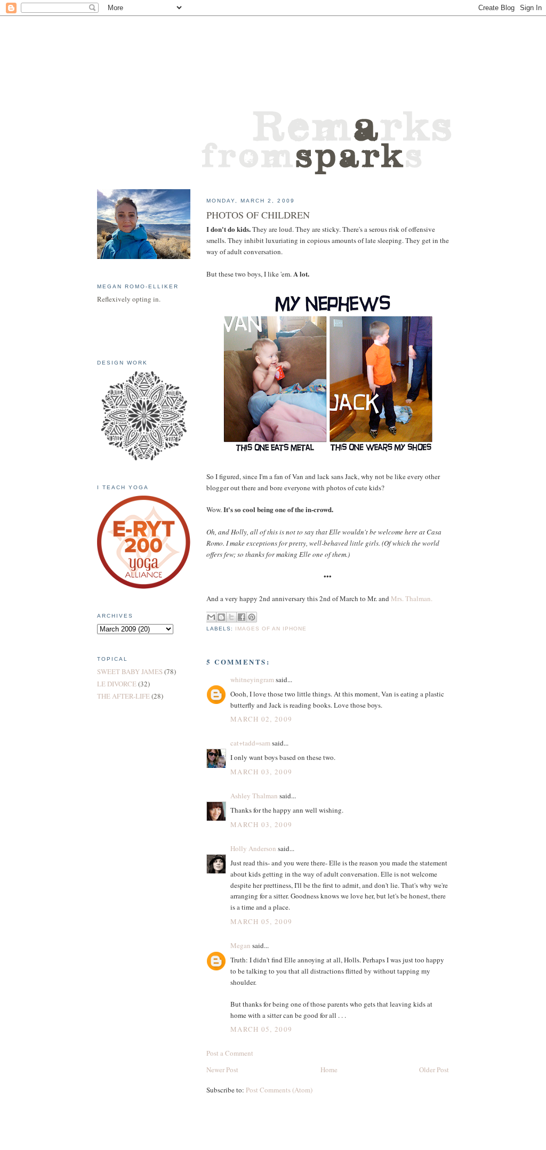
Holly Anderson (253, 848)
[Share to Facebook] (241, 617)
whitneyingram (252, 679)
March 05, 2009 (261, 921)
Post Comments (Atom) (279, 1090)
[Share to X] (231, 617)
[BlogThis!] (221, 617)
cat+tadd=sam (250, 743)
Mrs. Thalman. (411, 598)
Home (329, 1069)
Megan (240, 945)
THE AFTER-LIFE (123, 696)
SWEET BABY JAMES (130, 671)
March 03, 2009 (261, 771)
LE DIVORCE (116, 684)
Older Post (434, 1069)
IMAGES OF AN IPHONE (271, 628)
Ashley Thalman (254, 795)
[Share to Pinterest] (251, 617)
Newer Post (222, 1069)
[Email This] (211, 617)
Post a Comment (229, 1053)
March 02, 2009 (261, 719)
